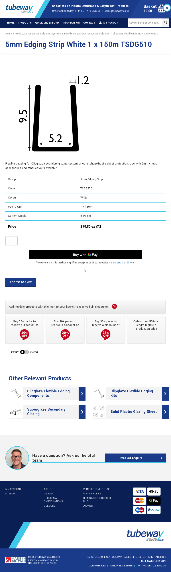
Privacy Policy (92, 493)
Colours (49, 506)
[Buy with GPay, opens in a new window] (85, 254)
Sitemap (10, 493)
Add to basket (21, 282)
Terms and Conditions (121, 262)
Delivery (49, 493)
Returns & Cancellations (53, 499)
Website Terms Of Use (96, 489)
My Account (13, 489)
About (48, 489)
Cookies (88, 506)
